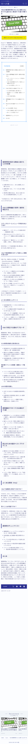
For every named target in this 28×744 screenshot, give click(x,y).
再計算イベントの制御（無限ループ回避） (16, 93)
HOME (2, 737)
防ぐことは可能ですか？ (13, 112)
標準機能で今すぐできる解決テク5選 (15, 100)
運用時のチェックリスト (12, 115)
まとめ (8, 118)
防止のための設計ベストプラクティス (15, 104)
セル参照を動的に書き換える (14, 90)
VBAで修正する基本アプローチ (14, 88)
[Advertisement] (14, 141)
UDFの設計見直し (11, 96)
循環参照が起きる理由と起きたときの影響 (15, 70)
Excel (16, 7)
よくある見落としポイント (13, 85)
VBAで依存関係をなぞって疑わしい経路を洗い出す (16, 82)
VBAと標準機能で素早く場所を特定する (15, 75)
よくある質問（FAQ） (12, 108)
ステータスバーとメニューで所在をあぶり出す (16, 79)
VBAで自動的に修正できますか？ (15, 110)
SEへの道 (5, 4)
